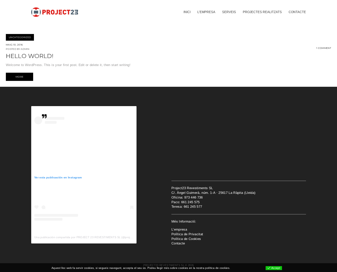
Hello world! (29, 56)
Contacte (297, 12)
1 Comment (323, 48)
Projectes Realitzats (262, 12)
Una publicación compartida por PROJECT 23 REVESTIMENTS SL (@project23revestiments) (94, 237)
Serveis (229, 12)
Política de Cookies (186, 239)
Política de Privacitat (187, 234)
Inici (187, 12)
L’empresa (206, 12)
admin (25, 48)
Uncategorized (20, 37)
